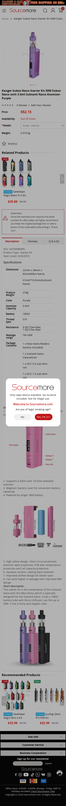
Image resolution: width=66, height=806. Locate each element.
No (22, 417)
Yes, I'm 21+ (44, 417)
